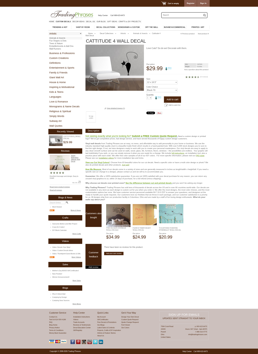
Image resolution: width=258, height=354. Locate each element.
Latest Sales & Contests (106, 328)
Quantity (150, 95)
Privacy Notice (54, 328)
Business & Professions (62, 53)
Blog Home (53, 325)
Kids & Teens (56, 92)
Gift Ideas (112, 22)
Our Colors (125, 328)
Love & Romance (58, 101)
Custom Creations (59, 58)
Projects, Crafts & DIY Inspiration (109, 330)
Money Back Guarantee (57, 333)
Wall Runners (55, 49)
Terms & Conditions (56, 330)
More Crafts (76, 234)
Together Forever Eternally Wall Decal (170, 229)
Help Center (103, 15)
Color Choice (152, 87)
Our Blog (101, 22)
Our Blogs (101, 325)
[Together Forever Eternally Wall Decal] (171, 213)
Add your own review (113, 253)
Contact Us (53, 317)
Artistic (53, 33)
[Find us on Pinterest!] (78, 343)
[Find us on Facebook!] (73, 343)
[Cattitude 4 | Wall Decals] (56, 140)
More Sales (77, 281)
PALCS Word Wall (58, 294)
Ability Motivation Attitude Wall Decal (75, 158)
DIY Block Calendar (59, 230)
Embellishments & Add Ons (61, 46)
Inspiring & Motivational (61, 87)
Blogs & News (76, 210)
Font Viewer (125, 325)
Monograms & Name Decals (64, 106)
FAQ (50, 322)
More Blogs (77, 304)
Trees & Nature (56, 43)
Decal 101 (90, 22)
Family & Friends (58, 72)
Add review (93, 267)
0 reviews (204, 77)
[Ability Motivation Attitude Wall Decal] (60, 169)
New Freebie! (57, 274)
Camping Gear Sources (60, 300)
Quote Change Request (130, 322)
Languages (55, 96)
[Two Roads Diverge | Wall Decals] (118, 215)
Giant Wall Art (56, 77)
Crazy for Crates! (58, 227)
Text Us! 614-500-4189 (57, 320)
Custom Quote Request (129, 320)
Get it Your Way (128, 313)
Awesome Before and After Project (64, 224)
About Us (100, 336)
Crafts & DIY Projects (130, 22)
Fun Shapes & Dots (58, 41)
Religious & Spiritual (60, 111)
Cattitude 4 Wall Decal (71, 137)
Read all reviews (56, 190)
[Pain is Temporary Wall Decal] (145, 214)
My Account (101, 317)
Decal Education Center (82, 328)
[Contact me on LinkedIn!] (101, 343)
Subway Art (55, 121)
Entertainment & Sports (61, 67)
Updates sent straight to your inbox (184, 318)
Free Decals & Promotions (106, 322)
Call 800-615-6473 (117, 15)
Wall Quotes (55, 125)
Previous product (187, 34)
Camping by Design (59, 297)
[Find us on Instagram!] (84, 343)
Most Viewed (57, 207)
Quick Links (102, 313)
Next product (203, 34)
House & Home (57, 82)
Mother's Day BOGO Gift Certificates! (65, 271)
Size (148, 79)
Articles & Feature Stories (106, 333)
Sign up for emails (184, 314)
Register (190, 3)
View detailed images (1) (116, 108)
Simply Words (56, 116)
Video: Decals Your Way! (61, 247)
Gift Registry (77, 330)
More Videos (76, 257)
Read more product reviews (60, 187)
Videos (75, 320)
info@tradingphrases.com (197, 334)
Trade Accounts (79, 322)
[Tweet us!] (95, 343)
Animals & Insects (57, 38)
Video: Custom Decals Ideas (62, 250)
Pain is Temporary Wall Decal (142, 229)
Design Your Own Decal (130, 317)
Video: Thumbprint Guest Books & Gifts (66, 254)
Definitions (55, 63)
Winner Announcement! (60, 277)
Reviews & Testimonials (82, 325)
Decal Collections (106, 33)
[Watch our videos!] (89, 343)
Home (51, 22)
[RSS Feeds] (52, 211)
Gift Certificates (102, 320)
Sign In (203, 3)
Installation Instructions (81, 317)
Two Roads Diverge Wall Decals (116, 229)
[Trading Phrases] (74, 15)
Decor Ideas (78, 22)
